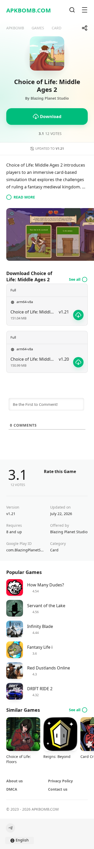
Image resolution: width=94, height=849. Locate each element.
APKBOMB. (28, 10)
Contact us (57, 789)
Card (54, 549)
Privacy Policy (60, 780)
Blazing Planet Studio (68, 531)
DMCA (11, 789)
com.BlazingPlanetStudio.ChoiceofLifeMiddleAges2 (25, 549)
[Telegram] (10, 828)
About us (14, 780)
